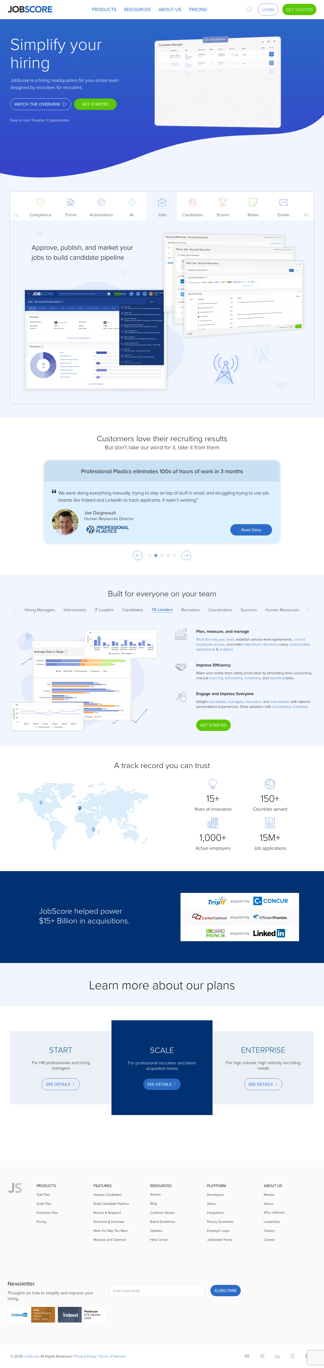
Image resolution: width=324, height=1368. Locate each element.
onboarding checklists (290, 706)
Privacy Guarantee (220, 1221)
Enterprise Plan (47, 1212)
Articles (155, 1194)
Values (268, 1203)
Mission (269, 1194)
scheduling (234, 677)
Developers (215, 1194)
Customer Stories (162, 1212)
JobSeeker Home (219, 1239)
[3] (162, 555)
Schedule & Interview (108, 1221)
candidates (217, 701)
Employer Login (218, 1230)
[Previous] (137, 555)
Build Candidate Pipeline (111, 1203)
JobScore (31, 1356)
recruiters (253, 701)
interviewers (280, 701)
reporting (277, 677)
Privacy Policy (85, 1356)
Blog (153, 1203)
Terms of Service (112, 1356)
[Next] (186, 555)
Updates (156, 1230)
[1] (149, 555)
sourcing (216, 677)
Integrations (215, 1212)
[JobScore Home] (30, 9)
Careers (269, 1230)
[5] (174, 555)
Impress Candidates (107, 1194)
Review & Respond (107, 1212)
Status (211, 1203)
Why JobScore (274, 1212)
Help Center (159, 1239)
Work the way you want (215, 639)
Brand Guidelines (162, 1221)
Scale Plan (44, 1203)
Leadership (272, 1221)
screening (253, 677)
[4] (168, 555)
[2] (155, 555)
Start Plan (43, 1194)
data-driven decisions (261, 644)
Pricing (41, 1221)
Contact (269, 1239)
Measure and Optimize (109, 1239)
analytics (226, 649)
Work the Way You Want (110, 1230)
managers (236, 701)
